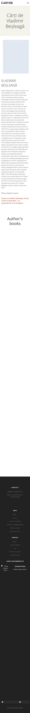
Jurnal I (15, 360)
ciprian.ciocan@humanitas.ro (15, 495)
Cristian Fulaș (20, 566)
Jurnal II (15, 315)
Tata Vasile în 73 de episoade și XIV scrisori (15, 467)
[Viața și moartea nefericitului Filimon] (15, 365)
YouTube (17, 504)
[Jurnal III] (15, 248)
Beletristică (15, 368)
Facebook (12, 504)
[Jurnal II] (15, 293)
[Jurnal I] (15, 337)
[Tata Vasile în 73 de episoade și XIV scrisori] (15, 461)
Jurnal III (15, 270)
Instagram (15, 502)
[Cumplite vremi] (15, 407)
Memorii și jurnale (15, 268)
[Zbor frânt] (15, 376)
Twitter (15, 504)
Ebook (15, 389)
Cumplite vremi (15, 413)
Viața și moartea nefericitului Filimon (15, 371)
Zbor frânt (15, 381)
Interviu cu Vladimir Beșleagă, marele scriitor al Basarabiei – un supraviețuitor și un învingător (15, 200)
